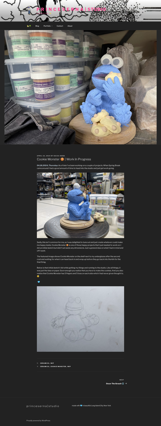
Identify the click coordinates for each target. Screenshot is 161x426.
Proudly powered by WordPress (38, 421)
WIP (52, 363)
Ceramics (45, 363)
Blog (37, 26)
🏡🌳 (29, 26)
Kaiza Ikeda (59, 156)
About (70, 26)
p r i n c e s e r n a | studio (71, 9)
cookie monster (58, 366)
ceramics (45, 366)
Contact (60, 26)
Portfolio (47, 26)
